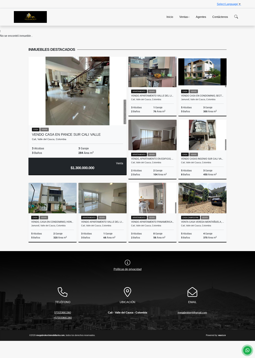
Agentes (201, 16)
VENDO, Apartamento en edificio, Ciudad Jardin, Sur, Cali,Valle (152, 158)
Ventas (183, 16)
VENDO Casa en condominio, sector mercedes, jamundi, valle (202, 95)
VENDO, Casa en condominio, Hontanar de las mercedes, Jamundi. (52, 221)
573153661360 (62, 312)
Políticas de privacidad (128, 269)
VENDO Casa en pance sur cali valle (66, 134)
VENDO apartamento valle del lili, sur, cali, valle (102, 221)
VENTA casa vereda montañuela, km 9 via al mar (202, 221)
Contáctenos (220, 16)
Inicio (170, 16)
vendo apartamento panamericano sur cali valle (152, 221)
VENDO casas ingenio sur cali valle (202, 158)
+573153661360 (63, 317)
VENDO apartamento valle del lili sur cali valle (152, 95)
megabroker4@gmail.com (192, 312)
